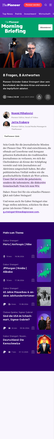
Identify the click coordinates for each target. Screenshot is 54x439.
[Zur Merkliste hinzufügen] (48, 97)
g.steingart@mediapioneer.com (21, 211)
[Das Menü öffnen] (50, 5)
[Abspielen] (27, 52)
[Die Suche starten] (45, 5)
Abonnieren (45, 27)
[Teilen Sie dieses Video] (39, 97)
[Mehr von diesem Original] (14, 27)
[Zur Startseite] (11, 5)
